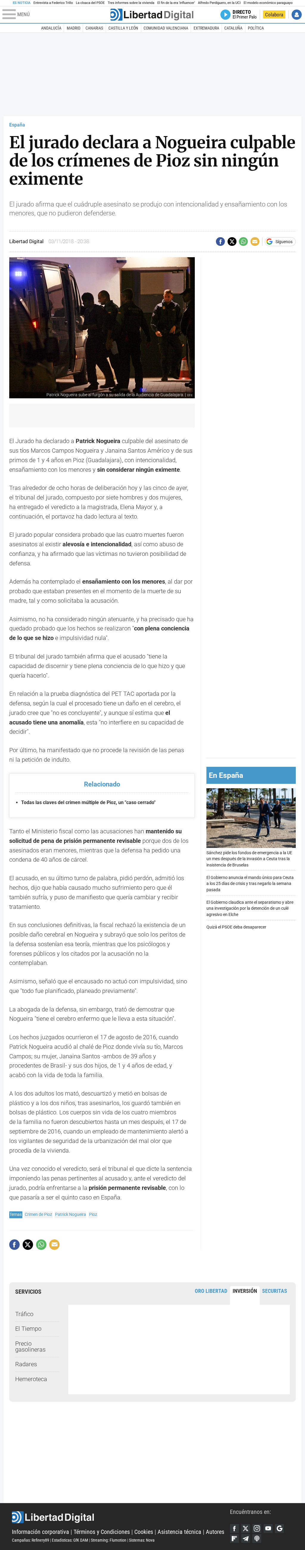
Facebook (234, 1528)
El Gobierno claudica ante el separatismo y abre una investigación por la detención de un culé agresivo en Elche (249, 908)
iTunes (256, 1538)
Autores (215, 1532)
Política (256, 28)
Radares (26, 1364)
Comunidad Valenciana (166, 28)
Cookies (143, 1532)
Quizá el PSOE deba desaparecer (236, 927)
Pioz (93, 1214)
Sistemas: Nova (142, 1540)
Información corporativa (40, 1532)
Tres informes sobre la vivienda (131, 3)
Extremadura (206, 28)
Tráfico (24, 1314)
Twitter (245, 1528)
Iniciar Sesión (297, 15)
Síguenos (284, 242)
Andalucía (51, 28)
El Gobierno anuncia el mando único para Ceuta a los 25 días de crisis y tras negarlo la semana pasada (250, 883)
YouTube (268, 1528)
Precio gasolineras (30, 1346)
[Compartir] (220, 241)
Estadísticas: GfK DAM (70, 1540)
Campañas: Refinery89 (30, 1540)
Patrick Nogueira (70, 1214)
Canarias (94, 28)
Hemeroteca (31, 1379)
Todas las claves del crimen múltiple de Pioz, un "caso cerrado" (88, 802)
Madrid (73, 28)
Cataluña (233, 28)
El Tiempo (28, 1328)
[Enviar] (243, 241)
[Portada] (151, 15)
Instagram (256, 1528)
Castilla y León (123, 28)
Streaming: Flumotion (108, 1540)
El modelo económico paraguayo (268, 3)
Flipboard (234, 1538)
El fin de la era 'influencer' (176, 3)
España (17, 125)
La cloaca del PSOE (90, 3)
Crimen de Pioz (38, 1214)
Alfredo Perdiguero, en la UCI (219, 3)
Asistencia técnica (179, 1532)
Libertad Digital (121, 1517)
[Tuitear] (232, 241)
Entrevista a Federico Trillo (53, 3)
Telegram (245, 1538)
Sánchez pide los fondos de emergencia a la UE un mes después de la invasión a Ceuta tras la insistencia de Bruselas (249, 858)
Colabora (274, 15)
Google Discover (279, 1528)
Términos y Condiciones (102, 1532)
